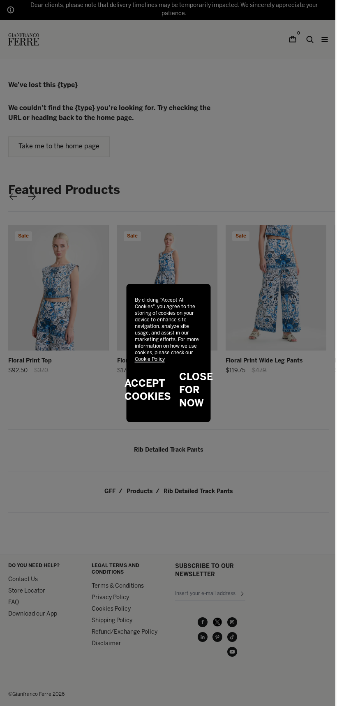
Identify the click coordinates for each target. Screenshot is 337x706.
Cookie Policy (150, 359)
